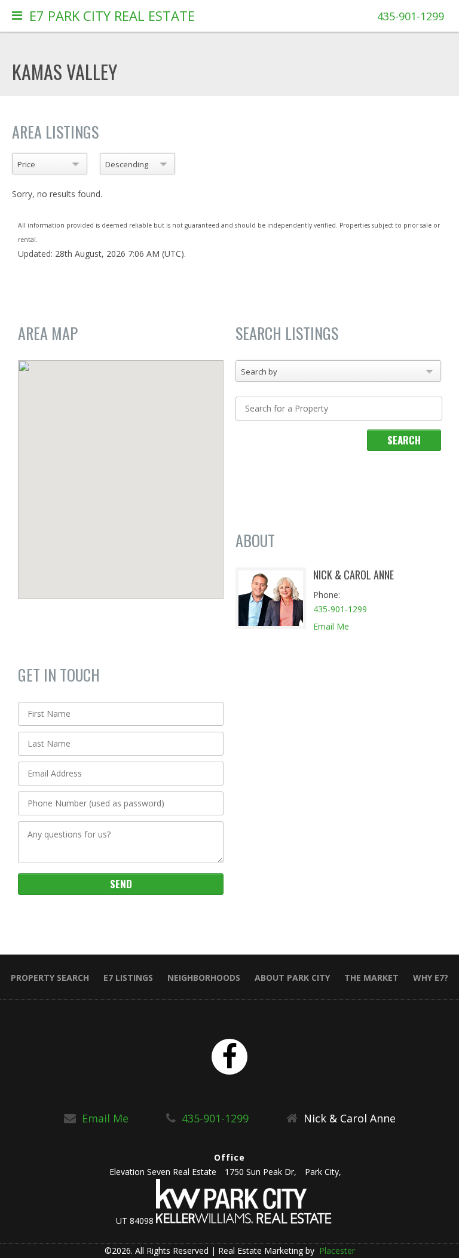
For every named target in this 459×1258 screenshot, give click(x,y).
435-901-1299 (410, 16)
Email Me (331, 626)
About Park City (292, 977)
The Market (371, 977)
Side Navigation (17, 18)
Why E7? (430, 977)
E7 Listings (128, 977)
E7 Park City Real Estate (112, 15)
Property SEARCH (50, 977)
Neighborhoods (203, 977)
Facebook (229, 1057)
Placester (336, 1250)
